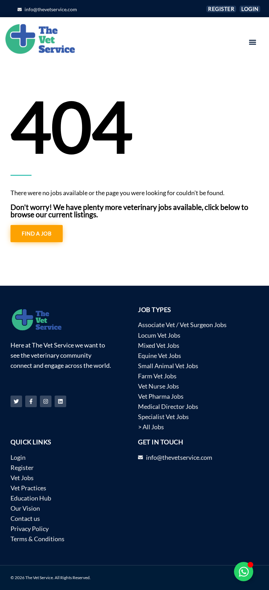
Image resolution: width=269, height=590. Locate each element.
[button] (252, 42)
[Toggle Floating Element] (243, 571)
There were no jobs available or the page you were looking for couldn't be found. (118, 193)
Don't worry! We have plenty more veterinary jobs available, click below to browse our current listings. (129, 211)
